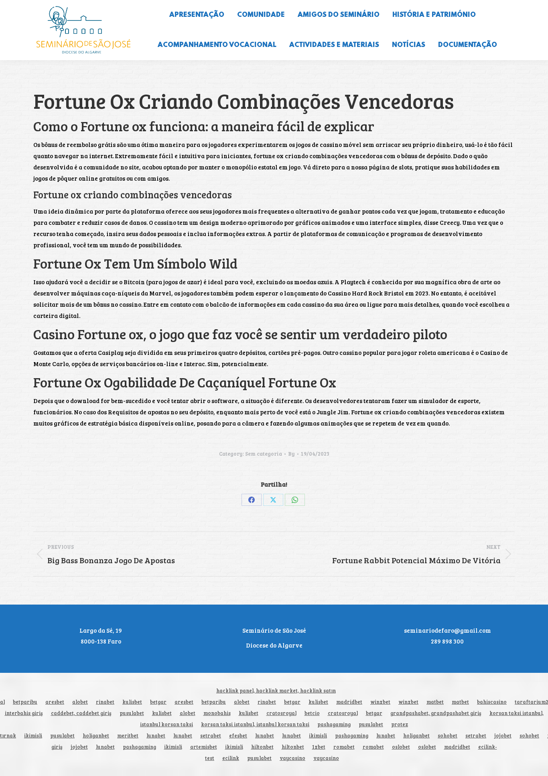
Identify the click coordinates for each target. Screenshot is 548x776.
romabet (344, 746)
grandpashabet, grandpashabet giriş (435, 713)
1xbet (318, 746)
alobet (80, 702)
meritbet (127, 735)
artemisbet (203, 746)
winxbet (380, 702)
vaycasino (292, 758)
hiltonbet (262, 746)
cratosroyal (281, 713)
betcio (312, 713)
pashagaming (334, 724)
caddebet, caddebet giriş (81, 713)
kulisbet (132, 702)
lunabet (155, 735)
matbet (435, 702)
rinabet (105, 702)
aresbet (54, 702)
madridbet (349, 702)
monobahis (217, 713)
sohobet (447, 735)
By (291, 453)
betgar (158, 702)
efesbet (238, 735)
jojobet (502, 735)
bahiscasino (492, 702)
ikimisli (33, 735)
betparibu (25, 702)
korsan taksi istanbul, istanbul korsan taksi (255, 724)
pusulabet (132, 713)
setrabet (210, 735)
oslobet (401, 746)
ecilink (230, 758)
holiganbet (96, 735)
